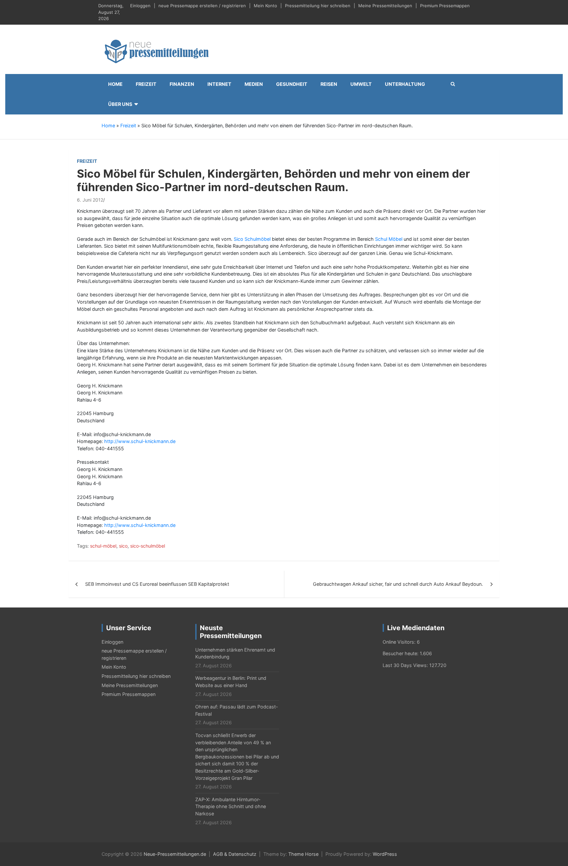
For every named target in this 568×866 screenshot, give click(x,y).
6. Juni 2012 (90, 200)
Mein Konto (265, 5)
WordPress (385, 854)
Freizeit (146, 84)
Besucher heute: (401, 653)
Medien (254, 84)
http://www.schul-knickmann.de (140, 441)
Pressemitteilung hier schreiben (317, 5)
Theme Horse (303, 854)
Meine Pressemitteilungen (385, 5)
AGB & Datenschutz (234, 854)
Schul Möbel (388, 239)
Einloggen (140, 5)
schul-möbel (103, 546)
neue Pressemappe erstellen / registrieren (202, 5)
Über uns (120, 104)
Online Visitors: (400, 642)
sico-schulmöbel (147, 546)
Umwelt (361, 84)
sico (123, 546)
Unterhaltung (405, 84)
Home (115, 84)
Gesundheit (291, 84)
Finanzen (182, 84)
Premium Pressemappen (445, 5)
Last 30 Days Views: (406, 665)
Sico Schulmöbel (252, 239)
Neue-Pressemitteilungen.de (175, 854)
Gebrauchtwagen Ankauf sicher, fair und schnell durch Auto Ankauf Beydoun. (398, 584)
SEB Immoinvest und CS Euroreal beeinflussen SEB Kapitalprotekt (157, 584)
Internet (219, 84)
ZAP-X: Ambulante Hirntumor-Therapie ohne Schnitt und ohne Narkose (230, 806)
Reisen (328, 84)
